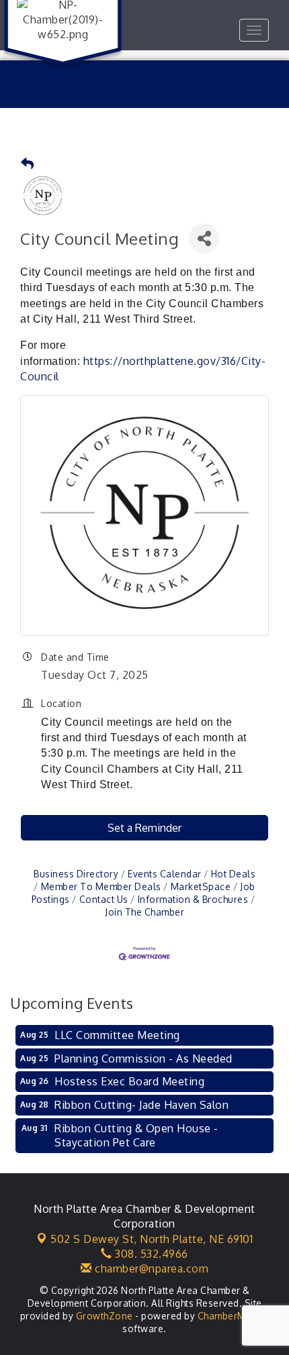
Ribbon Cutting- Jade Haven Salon (141, 1105)
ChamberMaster (234, 1315)
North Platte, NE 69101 (151, 1239)
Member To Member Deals (101, 886)
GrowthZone (104, 1315)
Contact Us (103, 899)
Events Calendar (165, 873)
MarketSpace (201, 886)
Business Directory (76, 873)
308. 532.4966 (150, 1253)
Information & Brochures (193, 899)
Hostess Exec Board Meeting (129, 1081)
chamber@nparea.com (150, 1268)
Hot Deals (233, 873)
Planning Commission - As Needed (143, 1058)
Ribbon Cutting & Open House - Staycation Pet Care (136, 1135)
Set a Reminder (144, 827)
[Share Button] (204, 238)
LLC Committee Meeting (117, 1035)
